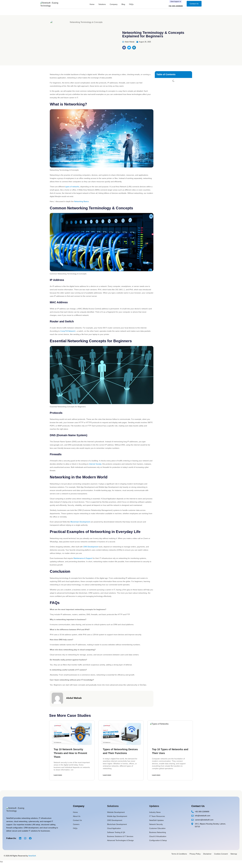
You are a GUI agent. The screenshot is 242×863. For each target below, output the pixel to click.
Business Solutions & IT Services (120, 836)
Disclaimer (207, 854)
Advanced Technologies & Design (120, 840)
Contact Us (77, 820)
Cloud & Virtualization (157, 836)
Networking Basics (81, 201)
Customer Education (157, 828)
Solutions (102, 4)
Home (92, 4)
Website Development (116, 812)
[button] (124, 47)
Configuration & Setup (158, 840)
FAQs (131, 4)
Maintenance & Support (82, 558)
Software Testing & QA (116, 832)
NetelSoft (32, 856)
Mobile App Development (117, 816)
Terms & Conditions (179, 854)
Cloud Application (114, 828)
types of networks (72, 187)
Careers (76, 824)
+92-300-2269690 (175, 6)
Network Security (156, 824)
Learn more (58, 775)
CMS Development (90, 547)
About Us (76, 816)
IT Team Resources (157, 816)
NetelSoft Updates (156, 820)
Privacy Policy (195, 854)
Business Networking (157, 832)
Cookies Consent (221, 854)
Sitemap (233, 854)
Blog (123, 4)
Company (113, 4)
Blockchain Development (80, 522)
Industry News (155, 812)
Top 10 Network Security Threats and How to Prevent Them (70, 753)
